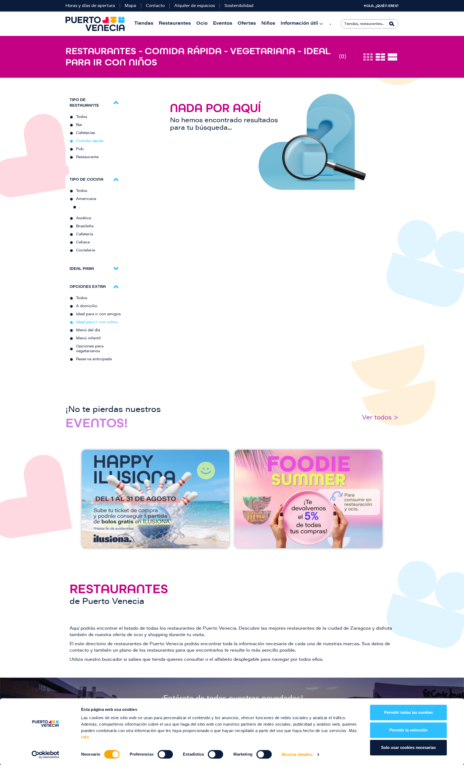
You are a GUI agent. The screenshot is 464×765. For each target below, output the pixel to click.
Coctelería (85, 250)
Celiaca (83, 242)
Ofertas (247, 23)
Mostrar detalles (297, 754)
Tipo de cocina (86, 179)
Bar (79, 125)
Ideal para (82, 268)
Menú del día (88, 330)
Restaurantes (175, 23)
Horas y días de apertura (90, 6)
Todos (81, 117)
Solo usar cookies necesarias (408, 747)
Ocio (202, 23)
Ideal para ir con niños (97, 322)
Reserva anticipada (94, 359)
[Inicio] (95, 23)
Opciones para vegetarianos (89, 349)
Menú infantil (88, 338)
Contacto (155, 6)
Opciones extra (88, 286)
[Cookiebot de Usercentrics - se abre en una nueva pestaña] (45, 755)
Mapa (130, 6)
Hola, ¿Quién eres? (381, 6)
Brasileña (84, 226)
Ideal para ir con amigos (98, 314)
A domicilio (86, 306)
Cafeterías (85, 133)
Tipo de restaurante (84, 102)
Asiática (83, 218)
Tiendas (143, 23)
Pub (80, 149)
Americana (86, 199)
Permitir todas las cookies (408, 712)
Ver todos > (380, 418)
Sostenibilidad (238, 6)
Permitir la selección (408, 730)
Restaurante (87, 157)
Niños (268, 23)
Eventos (222, 23)
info (85, 737)
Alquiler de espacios (194, 6)
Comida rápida (89, 141)
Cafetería (84, 234)
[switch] (165, 754)
